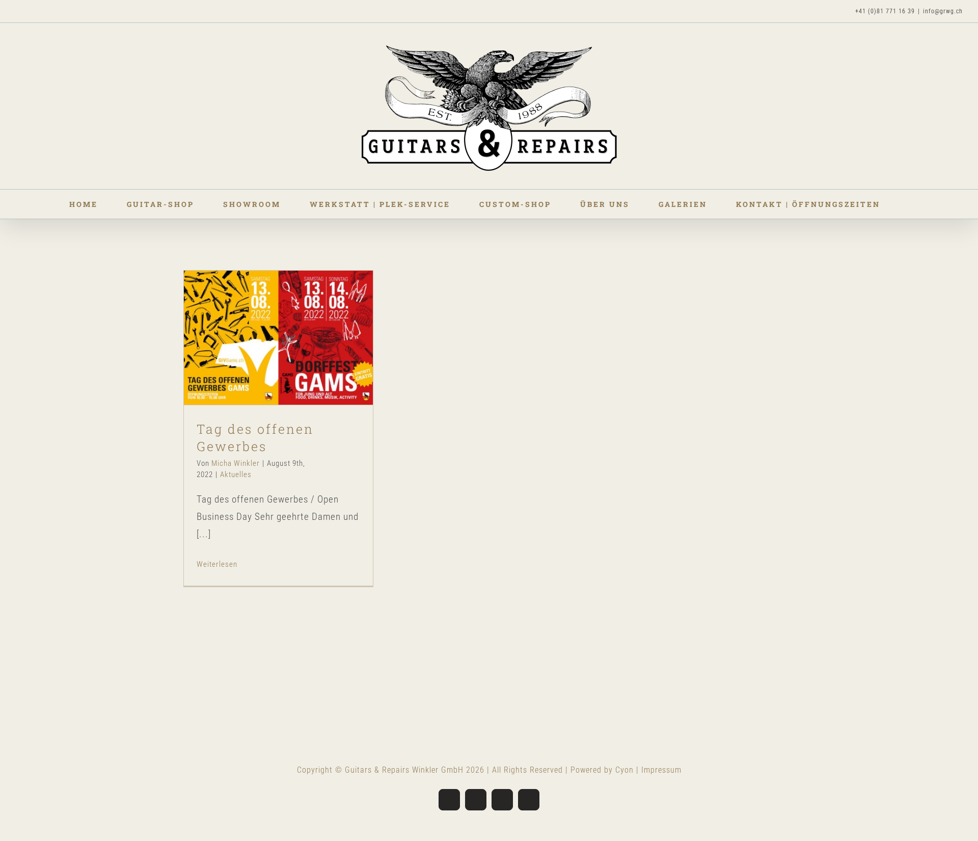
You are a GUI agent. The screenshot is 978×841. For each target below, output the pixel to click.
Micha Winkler (235, 463)
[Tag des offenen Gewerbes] (278, 338)
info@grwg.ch (943, 11)
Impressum (661, 770)
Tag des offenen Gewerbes (261, 318)
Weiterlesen (217, 564)
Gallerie (295, 318)
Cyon (624, 770)
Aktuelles (278, 361)
